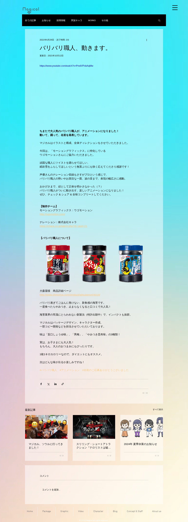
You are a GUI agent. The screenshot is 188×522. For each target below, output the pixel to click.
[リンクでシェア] (62, 384)
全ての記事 (30, 20)
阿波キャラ (76, 20)
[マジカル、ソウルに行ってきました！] (46, 427)
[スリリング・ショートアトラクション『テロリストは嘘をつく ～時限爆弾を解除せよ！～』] (94, 427)
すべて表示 (158, 409)
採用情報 (61, 20)
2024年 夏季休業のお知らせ (140, 444)
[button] (175, 7)
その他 (104, 20)
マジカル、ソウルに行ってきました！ (46, 446)
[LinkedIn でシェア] (55, 384)
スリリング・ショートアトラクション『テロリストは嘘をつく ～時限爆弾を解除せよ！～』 (93, 446)
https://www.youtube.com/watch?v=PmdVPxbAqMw (66, 66)
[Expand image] (57, 262)
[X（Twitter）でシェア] (48, 384)
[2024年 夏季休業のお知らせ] (141, 427)
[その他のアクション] (146, 40)
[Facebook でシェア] (41, 384)
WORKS (92, 20)
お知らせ (46, 20)
